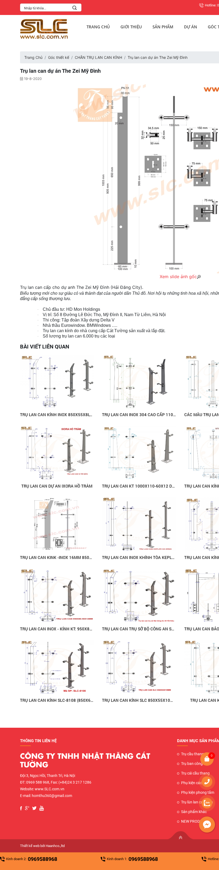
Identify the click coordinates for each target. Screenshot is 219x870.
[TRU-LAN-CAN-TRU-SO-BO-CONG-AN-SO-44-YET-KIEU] (139, 595)
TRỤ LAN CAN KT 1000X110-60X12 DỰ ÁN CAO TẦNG (139, 486)
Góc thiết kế (58, 57)
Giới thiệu (131, 26)
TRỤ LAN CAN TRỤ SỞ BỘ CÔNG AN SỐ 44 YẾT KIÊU (139, 628)
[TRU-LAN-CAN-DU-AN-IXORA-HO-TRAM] (57, 453)
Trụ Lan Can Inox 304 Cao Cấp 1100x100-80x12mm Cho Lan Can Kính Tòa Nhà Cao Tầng (139, 414)
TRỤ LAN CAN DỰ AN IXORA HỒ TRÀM (56, 486)
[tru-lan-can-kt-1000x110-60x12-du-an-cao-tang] (139, 453)
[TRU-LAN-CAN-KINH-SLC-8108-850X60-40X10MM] (57, 667)
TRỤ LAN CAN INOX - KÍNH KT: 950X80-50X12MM (57, 628)
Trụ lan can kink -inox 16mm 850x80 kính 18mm (57, 557)
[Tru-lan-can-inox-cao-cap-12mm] (139, 381)
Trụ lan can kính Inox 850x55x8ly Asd (57, 414)
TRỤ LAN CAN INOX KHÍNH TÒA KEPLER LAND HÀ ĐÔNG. (139, 557)
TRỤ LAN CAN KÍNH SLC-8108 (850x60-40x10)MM (57, 700)
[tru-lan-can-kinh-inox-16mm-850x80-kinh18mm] (57, 524)
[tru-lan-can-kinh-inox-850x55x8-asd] (57, 381)
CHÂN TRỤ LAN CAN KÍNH (98, 57)
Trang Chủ (98, 26)
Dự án (190, 26)
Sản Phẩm (162, 26)
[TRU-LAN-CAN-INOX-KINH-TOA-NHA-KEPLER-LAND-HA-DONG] (139, 524)
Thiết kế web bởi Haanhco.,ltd (42, 846)
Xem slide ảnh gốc (178, 276)
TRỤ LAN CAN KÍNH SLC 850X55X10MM (139, 700)
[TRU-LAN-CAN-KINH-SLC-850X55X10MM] (139, 667)
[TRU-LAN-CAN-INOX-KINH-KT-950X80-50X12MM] (57, 595)
